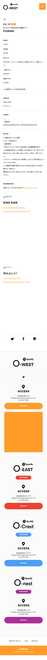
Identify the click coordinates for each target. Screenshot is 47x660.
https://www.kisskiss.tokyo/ (14, 208)
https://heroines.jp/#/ (11, 278)
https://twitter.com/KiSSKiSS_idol (16, 211)
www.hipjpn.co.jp (31, 188)
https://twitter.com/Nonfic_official (16, 282)
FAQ (26, 641)
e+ (4, 119)
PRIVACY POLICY (15, 641)
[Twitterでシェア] (12, 338)
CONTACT (23, 506)
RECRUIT (35, 641)
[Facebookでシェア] (23, 338)
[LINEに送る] (34, 338)
